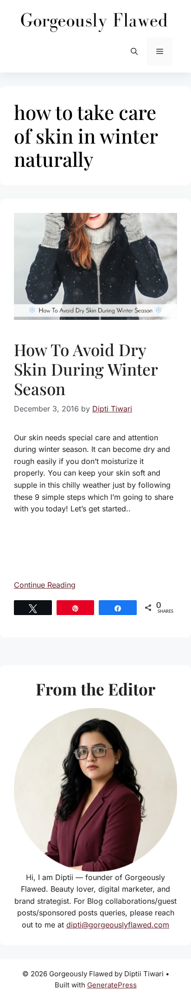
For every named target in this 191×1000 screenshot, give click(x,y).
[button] (134, 52)
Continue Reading (45, 584)
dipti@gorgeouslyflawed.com (117, 924)
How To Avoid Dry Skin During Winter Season (86, 368)
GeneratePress (112, 984)
